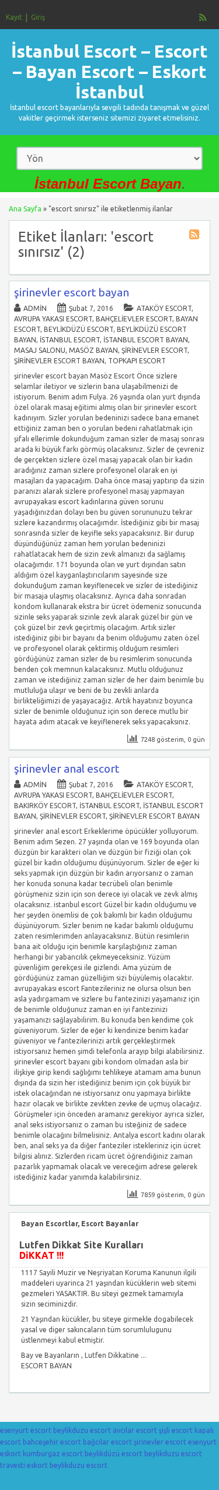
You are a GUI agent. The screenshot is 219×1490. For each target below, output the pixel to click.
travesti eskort (24, 1465)
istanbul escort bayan (145, 340)
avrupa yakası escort (53, 319)
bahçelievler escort (134, 319)
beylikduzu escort (82, 1430)
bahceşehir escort (52, 1442)
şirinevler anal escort (66, 768)
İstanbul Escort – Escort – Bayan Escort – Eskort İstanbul (109, 71)
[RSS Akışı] (203, 17)
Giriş (38, 17)
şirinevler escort (154, 350)
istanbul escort (70, 340)
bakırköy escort (45, 805)
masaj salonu (39, 350)
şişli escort (176, 1430)
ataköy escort (164, 308)
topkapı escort (137, 360)
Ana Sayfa (25, 209)
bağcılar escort (107, 1442)
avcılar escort (135, 1430)
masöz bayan (93, 350)
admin (35, 308)
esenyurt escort (25, 1430)
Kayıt (14, 17)
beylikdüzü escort (78, 329)
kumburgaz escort (53, 1453)
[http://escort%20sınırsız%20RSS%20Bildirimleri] (195, 236)
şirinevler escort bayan (71, 292)
